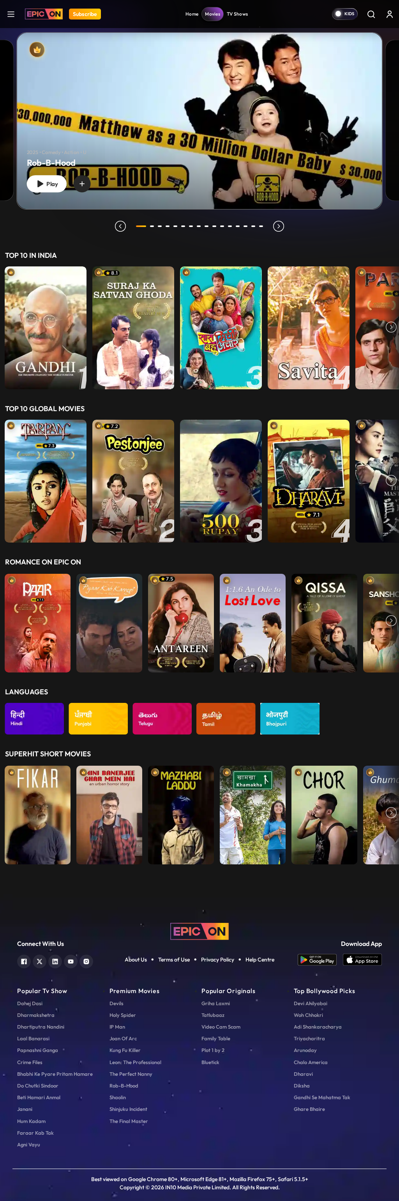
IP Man (117, 1027)
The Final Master (128, 1121)
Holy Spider (122, 1015)
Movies (212, 14)
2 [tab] (152, 226)
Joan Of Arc (123, 1038)
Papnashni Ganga (37, 1050)
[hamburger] (11, 14)
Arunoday (305, 1050)
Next (391, 327)
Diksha (302, 1085)
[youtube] (71, 960)
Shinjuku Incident (128, 1109)
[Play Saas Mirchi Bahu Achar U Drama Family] (221, 327)
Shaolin (117, 1097)
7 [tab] (191, 226)
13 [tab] (238, 226)
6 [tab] (183, 226)
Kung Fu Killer (125, 1050)
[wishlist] (82, 183)
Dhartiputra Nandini (40, 1027)
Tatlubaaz (212, 1015)
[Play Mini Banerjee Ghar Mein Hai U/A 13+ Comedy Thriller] (109, 813)
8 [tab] (199, 226)
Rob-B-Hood (123, 1085)
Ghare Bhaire (309, 1109)
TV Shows (237, 14)
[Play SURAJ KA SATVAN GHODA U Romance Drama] (133, 327)
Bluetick (210, 1062)
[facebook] (24, 960)
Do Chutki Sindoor (37, 1085)
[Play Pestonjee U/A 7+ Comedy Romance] (133, 481)
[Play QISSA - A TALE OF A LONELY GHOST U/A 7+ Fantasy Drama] (324, 621)
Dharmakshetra (36, 1015)
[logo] (199, 931)
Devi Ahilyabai (310, 1003)
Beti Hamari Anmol (38, 1097)
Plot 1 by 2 (212, 1050)
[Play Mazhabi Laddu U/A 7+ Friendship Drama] (181, 813)
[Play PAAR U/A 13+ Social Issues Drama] (38, 621)
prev (120, 226)
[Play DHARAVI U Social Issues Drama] (309, 481)
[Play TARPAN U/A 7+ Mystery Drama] (46, 481)
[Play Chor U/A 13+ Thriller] (324, 813)
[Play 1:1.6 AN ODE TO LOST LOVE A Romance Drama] (253, 621)
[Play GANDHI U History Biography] (46, 327)
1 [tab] (141, 226)
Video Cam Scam (220, 1027)
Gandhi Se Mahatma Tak (322, 1097)
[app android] (320, 960)
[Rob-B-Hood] (199, 120)
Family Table (215, 1038)
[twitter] (39, 960)
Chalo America (311, 1062)
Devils (116, 1003)
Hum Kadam (31, 1121)
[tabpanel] (199, 114)
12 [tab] (230, 226)
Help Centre (259, 959)
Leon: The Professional (135, 1062)
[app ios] (362, 960)
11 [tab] (222, 226)
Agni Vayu (28, 1144)
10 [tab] (214, 226)
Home (191, 14)
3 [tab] (160, 226)
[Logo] (44, 14)
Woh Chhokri (308, 1015)
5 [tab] (175, 226)
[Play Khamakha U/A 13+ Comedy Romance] (253, 813)
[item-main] (46, 327)
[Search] (371, 14)
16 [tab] (261, 226)
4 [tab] (167, 226)
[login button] (389, 14)
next (278, 226)
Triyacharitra (309, 1038)
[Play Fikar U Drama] (38, 813)
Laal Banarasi (33, 1038)
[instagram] (86, 960)
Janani (24, 1109)
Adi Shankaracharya (318, 1027)
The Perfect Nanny (130, 1074)
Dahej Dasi (29, 1003)
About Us (136, 959)
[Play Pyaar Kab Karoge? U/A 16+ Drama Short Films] (109, 621)
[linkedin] (55, 960)
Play (51, 184)
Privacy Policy (217, 959)
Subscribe (85, 14)
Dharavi (303, 1074)
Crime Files (29, 1062)
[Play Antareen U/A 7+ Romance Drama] (181, 621)
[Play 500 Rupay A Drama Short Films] (221, 481)
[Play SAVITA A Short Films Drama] (309, 327)
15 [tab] (253, 226)
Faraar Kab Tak (35, 1133)
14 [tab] (245, 226)
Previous (8, 327)
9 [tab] (206, 226)
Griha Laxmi (215, 1003)
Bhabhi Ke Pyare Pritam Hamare (55, 1074)
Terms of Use (174, 959)
